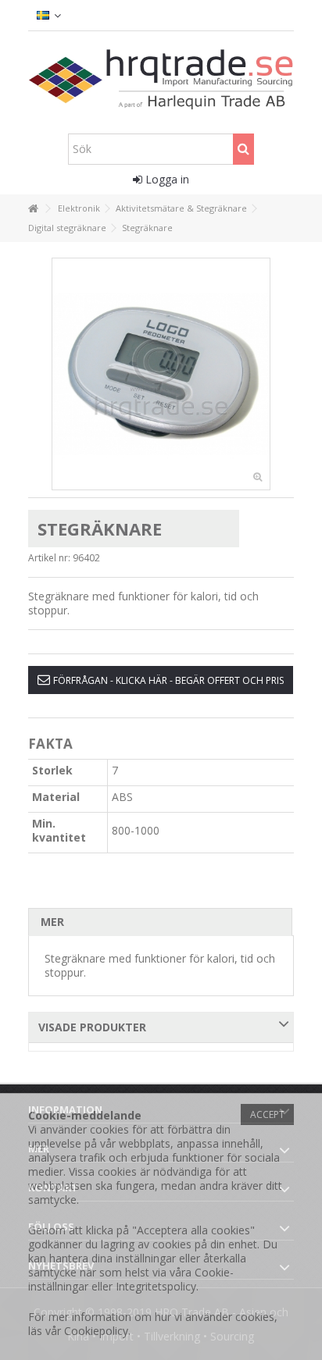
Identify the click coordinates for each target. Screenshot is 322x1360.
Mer (52, 921)
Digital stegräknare (67, 227)
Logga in (165, 179)
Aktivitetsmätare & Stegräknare (181, 208)
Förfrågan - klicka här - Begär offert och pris (168, 680)
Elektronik (79, 208)
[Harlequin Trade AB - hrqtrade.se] (161, 78)
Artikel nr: (49, 557)
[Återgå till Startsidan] (33, 209)
